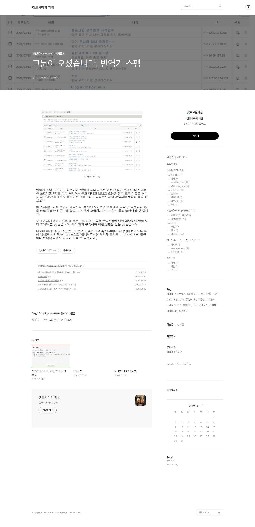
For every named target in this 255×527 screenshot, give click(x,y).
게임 (174, 266)
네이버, (170, 293)
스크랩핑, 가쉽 (180, 182)
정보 (171, 257)
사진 (174, 204)
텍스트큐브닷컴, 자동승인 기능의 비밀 (57, 272)
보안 (175, 226)
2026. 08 (194, 406)
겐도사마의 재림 (43, 7)
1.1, (180, 305)
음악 (174, 193)
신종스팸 (42, 276)
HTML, (201, 293)
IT (174, 270)
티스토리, (183, 310)
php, (182, 299)
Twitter (186, 364)
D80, (169, 299)
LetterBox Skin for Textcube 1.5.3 (55, 284)
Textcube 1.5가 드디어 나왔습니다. (55, 288)
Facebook (173, 364)
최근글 (170, 324)
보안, (175, 299)
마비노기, (203, 305)
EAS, (208, 293)
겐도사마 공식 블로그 (49, 402)
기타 (174, 262)
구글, (195, 305)
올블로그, (187, 305)
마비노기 (177, 189)
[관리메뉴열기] (248, 6)
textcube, (172, 305)
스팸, (215, 293)
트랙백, (213, 305)
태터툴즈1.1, (172, 310)
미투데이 (177, 201)
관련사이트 (204, 512)
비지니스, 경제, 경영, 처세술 (183, 239)
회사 (174, 178)
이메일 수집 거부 (174, 352)
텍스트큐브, (180, 293)
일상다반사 (175, 170)
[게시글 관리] (54, 250)
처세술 (175, 244)
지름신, (201, 299)
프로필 (172, 163)
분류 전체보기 (177, 157)
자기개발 (177, 252)
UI (174, 222)
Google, (191, 293)
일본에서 (176, 197)
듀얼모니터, (191, 299)
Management (180, 248)
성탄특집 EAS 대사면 (48, 280)
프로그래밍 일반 (181, 215)
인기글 (180, 324)
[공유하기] (50, 250)
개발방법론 (178, 219)
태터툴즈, (210, 299)
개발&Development (47, 266)
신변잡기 (177, 175)
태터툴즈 (62, 266)
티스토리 (203, 506)
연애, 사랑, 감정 (180, 186)
